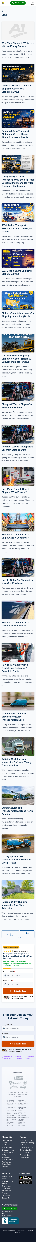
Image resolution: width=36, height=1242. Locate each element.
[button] (18, 3)
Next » (27, 934)
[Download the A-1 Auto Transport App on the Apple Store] (27, 1182)
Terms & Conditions (26, 1150)
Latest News (6, 1195)
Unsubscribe (24, 1157)
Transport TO (8, 980)
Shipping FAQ (7, 1147)
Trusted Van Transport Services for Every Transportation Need (14, 716)
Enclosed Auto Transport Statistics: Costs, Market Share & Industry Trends (15, 134)
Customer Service (26, 1140)
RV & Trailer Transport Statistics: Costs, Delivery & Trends (17, 228)
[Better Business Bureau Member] (10, 1220)
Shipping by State (8, 1150)
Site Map (5, 1167)
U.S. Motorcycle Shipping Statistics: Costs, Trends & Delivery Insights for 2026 (16, 358)
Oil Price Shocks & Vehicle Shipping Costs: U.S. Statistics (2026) (16, 88)
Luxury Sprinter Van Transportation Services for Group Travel (16, 859)
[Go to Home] (2, 11)
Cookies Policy (25, 1152)
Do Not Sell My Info (26, 1147)
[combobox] (18, 975)
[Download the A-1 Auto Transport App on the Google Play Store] (27, 1178)
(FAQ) (4, 1155)
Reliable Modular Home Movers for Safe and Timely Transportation (16, 762)
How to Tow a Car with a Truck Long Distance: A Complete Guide (15, 668)
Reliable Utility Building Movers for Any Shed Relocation (15, 905)
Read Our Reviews (8, 1145)
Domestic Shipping (8, 1152)
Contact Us (6, 1198)
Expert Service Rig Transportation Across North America (17, 810)
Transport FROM (9, 972)
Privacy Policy (25, 1155)
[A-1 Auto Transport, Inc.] (3, 3)
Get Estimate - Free (18, 991)
